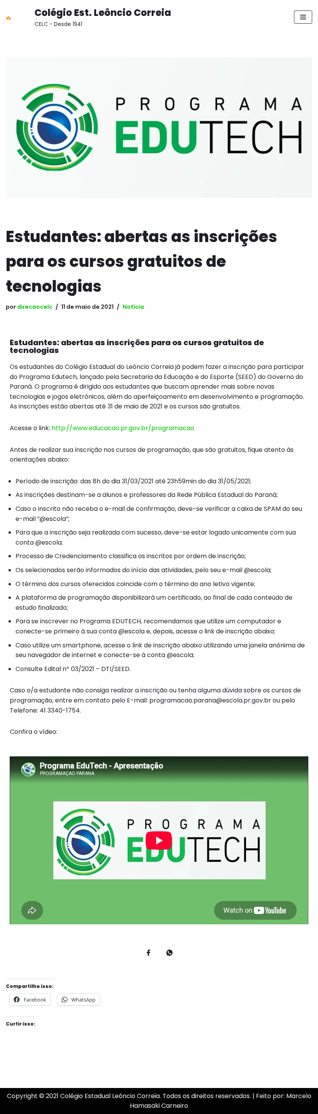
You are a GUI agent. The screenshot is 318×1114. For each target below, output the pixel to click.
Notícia (133, 307)
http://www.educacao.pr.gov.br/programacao (123, 428)
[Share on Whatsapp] (169, 953)
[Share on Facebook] (148, 953)
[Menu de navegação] (303, 17)
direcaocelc (34, 307)
